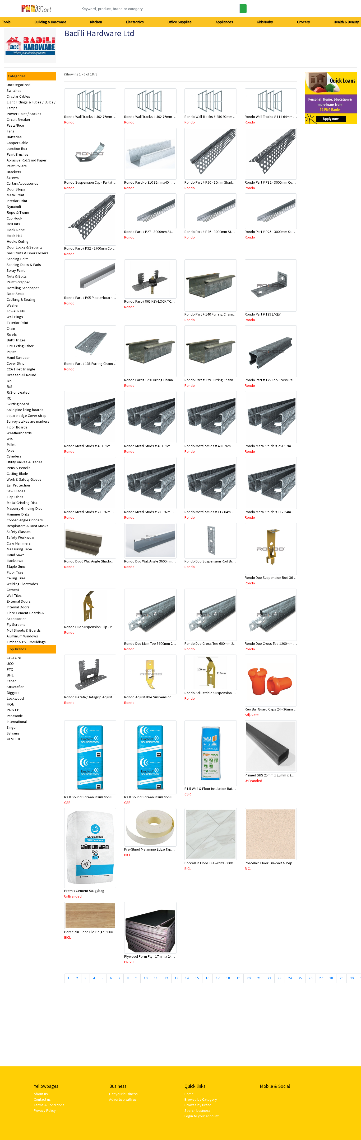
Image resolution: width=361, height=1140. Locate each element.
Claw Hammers (19, 543)
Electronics (135, 22)
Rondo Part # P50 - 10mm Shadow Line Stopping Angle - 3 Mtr (232, 182)
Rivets (12, 334)
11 (156, 978)
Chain (11, 328)
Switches (14, 90)
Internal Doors (18, 607)
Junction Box (17, 148)
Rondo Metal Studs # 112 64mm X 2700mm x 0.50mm (285, 511)
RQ (9, 398)
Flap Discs (15, 496)
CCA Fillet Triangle (21, 369)
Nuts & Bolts (17, 276)
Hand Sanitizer (18, 357)
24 (290, 978)
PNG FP (13, 710)
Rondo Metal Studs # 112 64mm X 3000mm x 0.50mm (225, 511)
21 (259, 978)
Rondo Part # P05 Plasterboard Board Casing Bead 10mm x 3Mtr (114, 297)
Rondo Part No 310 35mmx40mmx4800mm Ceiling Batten (168, 182)
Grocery (303, 22)
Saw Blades (16, 491)
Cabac (11, 681)
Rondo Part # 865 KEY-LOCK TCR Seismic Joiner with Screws (170, 301)
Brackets (14, 171)
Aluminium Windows (22, 636)
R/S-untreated (18, 392)
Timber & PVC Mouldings (26, 642)
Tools (6, 22)
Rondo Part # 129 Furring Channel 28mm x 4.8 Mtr (162, 380)
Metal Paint (15, 195)
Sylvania (13, 733)
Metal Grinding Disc (22, 502)
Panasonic (15, 715)
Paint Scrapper (18, 282)
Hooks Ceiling (18, 241)
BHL (10, 675)
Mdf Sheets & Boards (24, 630)
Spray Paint (16, 270)
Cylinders (14, 456)
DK (9, 380)
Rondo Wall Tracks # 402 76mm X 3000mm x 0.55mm (104, 116)
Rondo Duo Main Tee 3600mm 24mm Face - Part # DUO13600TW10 (175, 643)
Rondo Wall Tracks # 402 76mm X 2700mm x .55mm (163, 116)
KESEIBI (13, 739)
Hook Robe (16, 229)
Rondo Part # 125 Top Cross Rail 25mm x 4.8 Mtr (281, 380)
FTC (10, 669)
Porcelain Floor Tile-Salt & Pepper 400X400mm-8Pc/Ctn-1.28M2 (294, 863)
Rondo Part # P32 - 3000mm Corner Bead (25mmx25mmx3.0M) (292, 182)
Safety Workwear (21, 537)
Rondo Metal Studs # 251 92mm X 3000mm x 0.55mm (285, 445)
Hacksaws (15, 560)
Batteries (14, 137)
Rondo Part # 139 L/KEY (263, 314)
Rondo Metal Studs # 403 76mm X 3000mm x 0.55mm (104, 445)
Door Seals (15, 293)
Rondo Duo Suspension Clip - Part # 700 (94, 626)
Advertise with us (123, 1099)
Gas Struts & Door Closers (27, 253)
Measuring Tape (19, 549)
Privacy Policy (45, 1110)
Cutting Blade (17, 473)
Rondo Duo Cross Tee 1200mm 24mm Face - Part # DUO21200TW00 (296, 643)
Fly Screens (16, 624)
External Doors (19, 601)
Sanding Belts (18, 258)
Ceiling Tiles (16, 578)
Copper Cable (17, 142)
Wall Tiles (14, 595)
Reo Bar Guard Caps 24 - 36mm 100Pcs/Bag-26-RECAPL (287, 709)
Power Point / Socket (24, 113)
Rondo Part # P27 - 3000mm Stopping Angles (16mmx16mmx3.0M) (175, 231)
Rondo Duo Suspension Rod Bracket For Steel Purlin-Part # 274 (233, 561)
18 (228, 978)
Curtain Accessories (22, 183)
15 (197, 978)
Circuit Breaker (18, 119)
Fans (10, 131)
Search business (197, 1110)
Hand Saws (16, 554)
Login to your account (201, 1116)
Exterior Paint (17, 322)
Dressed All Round (21, 375)
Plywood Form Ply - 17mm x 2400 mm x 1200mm (161, 956)
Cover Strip (16, 363)
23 (279, 978)
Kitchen (96, 22)
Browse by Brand (197, 1105)
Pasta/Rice (15, 125)
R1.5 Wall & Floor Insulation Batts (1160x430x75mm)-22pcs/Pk (232, 788)
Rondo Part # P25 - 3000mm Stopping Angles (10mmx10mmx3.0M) (295, 231)
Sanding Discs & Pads (24, 264)
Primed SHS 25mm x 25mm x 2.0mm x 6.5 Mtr (279, 775)
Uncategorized (18, 84)
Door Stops (16, 189)
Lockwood (15, 698)
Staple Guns (16, 566)
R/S (9, 386)
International (17, 721)
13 (176, 978)
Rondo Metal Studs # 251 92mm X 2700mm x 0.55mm (104, 511)
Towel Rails (16, 311)
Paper (11, 351)
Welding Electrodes (22, 583)
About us (41, 1093)
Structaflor (15, 686)
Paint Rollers (17, 166)
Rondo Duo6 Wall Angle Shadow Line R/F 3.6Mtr (100, 561)
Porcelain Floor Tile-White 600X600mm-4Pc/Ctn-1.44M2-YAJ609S (234, 863)
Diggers (13, 692)
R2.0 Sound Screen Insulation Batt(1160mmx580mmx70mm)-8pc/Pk (176, 797)
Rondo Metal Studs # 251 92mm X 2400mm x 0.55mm (164, 511)
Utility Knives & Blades (25, 462)
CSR (67, 802)
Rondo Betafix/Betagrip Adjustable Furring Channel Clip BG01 (112, 697)
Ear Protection (18, 485)
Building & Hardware (50, 22)
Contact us (42, 1099)
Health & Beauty (346, 22)
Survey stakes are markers (28, 421)
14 (187, 978)
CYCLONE (14, 657)
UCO (10, 663)
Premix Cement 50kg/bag (84, 890)
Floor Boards (17, 427)
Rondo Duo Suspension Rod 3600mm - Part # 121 (282, 577)
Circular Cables (18, 96)
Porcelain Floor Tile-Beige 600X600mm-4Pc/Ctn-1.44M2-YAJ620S (114, 931)
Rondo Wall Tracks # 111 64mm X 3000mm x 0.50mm (285, 116)
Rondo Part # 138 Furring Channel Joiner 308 (98, 363)
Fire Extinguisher (20, 346)
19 (238, 978)
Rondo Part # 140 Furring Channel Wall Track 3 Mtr (222, 314)
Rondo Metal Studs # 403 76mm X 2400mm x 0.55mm (225, 445)
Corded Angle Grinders (25, 520)
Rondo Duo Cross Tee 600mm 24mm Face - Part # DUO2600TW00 (234, 643)
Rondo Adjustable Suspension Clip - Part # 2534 (221, 692)
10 (145, 978)
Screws (13, 177)
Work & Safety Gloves (24, 479)
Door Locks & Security (25, 247)
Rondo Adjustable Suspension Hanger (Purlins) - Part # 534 (169, 697)
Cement (13, 589)
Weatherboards (19, 433)
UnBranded (253, 780)
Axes (11, 450)
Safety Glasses (19, 531)
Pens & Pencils (18, 467)
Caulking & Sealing (21, 299)
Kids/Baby (265, 22)
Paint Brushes (18, 154)
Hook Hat (14, 235)
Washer (13, 305)
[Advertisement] (331, 207)
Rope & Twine (18, 212)
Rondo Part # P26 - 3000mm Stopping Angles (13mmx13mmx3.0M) (235, 231)
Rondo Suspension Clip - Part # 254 (91, 182)
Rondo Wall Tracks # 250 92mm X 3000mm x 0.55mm (224, 116)
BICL (127, 854)
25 (300, 978)
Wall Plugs (15, 316)
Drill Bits (13, 224)
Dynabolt (14, 206)
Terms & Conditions (49, 1105)
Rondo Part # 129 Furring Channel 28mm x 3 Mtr (220, 380)
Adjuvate (252, 714)
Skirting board (18, 404)
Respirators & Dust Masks (27, 525)
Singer (12, 727)
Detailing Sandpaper (23, 287)
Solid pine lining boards (25, 409)
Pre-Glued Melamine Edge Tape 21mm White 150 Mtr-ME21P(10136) (176, 849)
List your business (123, 1093)
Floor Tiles (15, 572)
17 (218, 978)
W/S (10, 438)
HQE (10, 704)
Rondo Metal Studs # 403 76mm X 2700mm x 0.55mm (164, 445)
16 (207, 978)
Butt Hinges (16, 340)
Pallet (11, 444)
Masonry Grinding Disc (24, 508)
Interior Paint (17, 200)
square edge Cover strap (27, 415)
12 (166, 978)
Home (189, 1093)
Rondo (69, 122)
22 (269, 978)
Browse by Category (200, 1099)
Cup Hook (14, 218)
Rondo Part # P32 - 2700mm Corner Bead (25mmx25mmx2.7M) (112, 248)
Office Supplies (180, 22)
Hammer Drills (18, 514)
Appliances (224, 22)
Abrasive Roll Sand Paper (27, 160)
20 (249, 978)
